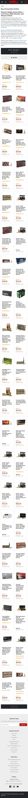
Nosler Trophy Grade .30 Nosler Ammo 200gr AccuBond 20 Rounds (6, 496)
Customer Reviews (14, 763)
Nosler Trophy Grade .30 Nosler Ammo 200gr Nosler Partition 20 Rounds (21, 496)
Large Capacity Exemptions (14, 765)
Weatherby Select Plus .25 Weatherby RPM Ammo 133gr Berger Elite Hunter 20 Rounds (21, 620)
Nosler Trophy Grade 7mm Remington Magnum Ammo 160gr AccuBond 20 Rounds (20, 651)
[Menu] (2, 2)
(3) (23, 180)
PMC (21, 31)
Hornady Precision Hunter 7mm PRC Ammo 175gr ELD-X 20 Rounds (21, 77)
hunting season (15, 22)
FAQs (14, 739)
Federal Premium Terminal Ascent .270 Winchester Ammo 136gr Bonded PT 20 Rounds (6, 175)
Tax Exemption (14, 767)
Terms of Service (14, 749)
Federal (4, 31)
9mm (13, 36)
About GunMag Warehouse (14, 759)
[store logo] (13, 2)
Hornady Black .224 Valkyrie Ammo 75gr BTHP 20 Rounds (6, 618)
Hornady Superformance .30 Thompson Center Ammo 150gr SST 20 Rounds (20, 588)
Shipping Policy (14, 743)
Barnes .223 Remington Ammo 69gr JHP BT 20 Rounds (6, 141)
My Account (14, 733)
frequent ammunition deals (19, 40)
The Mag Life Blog (14, 769)
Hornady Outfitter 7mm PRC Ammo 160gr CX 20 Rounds (6, 208)
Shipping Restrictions (14, 741)
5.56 (19, 36)
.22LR (10, 38)
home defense (6, 24)
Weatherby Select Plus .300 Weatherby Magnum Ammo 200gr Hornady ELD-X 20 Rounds (20, 434)
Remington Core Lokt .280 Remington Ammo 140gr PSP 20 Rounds (6, 372)
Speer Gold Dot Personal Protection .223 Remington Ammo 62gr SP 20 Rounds (21, 142)
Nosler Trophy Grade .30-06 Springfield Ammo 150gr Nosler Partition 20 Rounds (20, 466)
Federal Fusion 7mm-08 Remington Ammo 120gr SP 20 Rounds (6, 433)
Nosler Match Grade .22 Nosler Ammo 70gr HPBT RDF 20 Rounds (20, 526)
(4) (9, 181)
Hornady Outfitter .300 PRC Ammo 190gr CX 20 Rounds (20, 555)
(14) (10, 82)
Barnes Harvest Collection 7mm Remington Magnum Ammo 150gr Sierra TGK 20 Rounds (6, 339)
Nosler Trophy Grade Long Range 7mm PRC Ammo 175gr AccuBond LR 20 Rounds (21, 208)
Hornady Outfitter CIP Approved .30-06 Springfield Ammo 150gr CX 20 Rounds (7, 685)
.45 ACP (23, 36)
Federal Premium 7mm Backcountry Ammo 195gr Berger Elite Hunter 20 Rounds (7, 587)
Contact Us (14, 751)
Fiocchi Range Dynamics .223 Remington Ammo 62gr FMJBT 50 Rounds (20, 272)
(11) (23, 82)
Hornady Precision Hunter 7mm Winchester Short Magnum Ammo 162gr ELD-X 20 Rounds (7, 305)
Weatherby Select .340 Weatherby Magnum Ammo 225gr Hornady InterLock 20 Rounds (6, 651)
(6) (9, 146)
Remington (14, 31)
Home (2, 6)
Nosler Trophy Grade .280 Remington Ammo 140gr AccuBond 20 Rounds (6, 465)
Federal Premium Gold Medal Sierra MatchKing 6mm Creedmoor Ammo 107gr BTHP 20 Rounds (20, 339)
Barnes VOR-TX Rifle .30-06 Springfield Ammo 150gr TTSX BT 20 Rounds (20, 175)
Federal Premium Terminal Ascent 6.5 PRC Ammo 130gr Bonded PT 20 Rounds (6, 272)
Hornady (9, 31)
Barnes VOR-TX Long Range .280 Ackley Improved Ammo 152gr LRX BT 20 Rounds (6, 241)
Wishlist (14, 735)
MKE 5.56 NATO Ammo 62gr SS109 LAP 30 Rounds (7, 77)
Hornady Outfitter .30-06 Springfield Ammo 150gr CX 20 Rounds (21, 402)
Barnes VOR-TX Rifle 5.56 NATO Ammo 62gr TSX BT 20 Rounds (7, 109)
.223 (16, 36)
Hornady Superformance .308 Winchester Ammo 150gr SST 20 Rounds (20, 110)
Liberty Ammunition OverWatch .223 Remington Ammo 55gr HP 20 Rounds (21, 304)
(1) (23, 114)
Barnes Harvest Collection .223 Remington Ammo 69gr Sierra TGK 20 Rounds (7, 402)
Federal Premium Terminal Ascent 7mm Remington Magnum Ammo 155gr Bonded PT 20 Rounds (20, 686)
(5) (9, 113)
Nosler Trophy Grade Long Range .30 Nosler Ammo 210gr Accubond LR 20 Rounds (21, 241)
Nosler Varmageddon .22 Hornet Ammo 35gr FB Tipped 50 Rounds (7, 527)
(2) (23, 147)
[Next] (17, 52)
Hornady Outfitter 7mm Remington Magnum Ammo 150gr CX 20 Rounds (6, 556)
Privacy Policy (14, 747)
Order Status (14, 737)
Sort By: (10, 50)
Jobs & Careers (14, 761)
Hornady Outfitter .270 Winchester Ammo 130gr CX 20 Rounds (21, 371)
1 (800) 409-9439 (14, 779)
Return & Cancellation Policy (14, 745)
